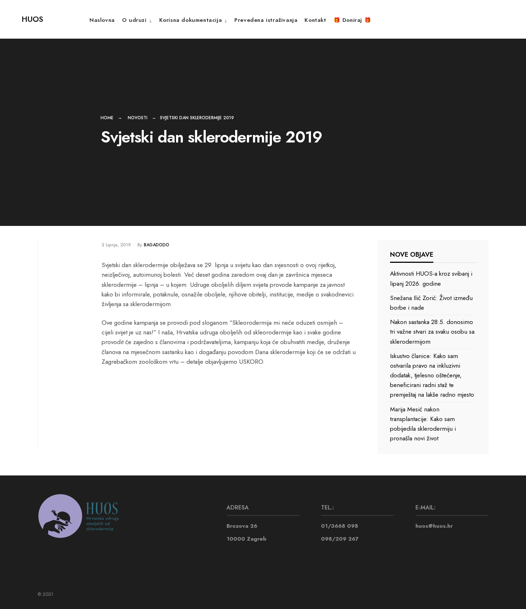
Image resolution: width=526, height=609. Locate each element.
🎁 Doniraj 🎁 (352, 20)
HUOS (32, 19)
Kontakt (315, 20)
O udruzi (134, 20)
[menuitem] (137, 20)
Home (107, 118)
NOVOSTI (137, 118)
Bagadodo (156, 245)
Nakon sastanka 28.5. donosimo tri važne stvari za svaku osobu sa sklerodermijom (432, 331)
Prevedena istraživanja (265, 20)
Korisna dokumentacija (190, 20)
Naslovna (102, 20)
